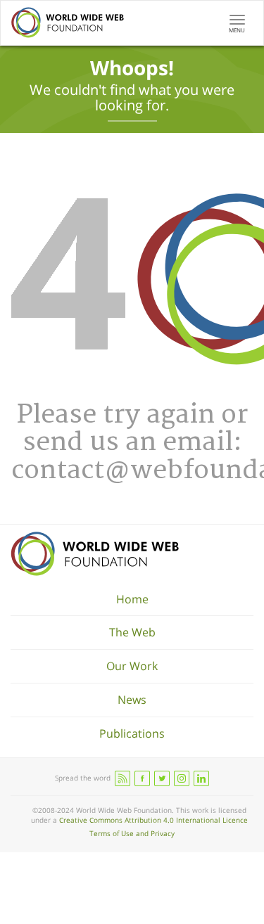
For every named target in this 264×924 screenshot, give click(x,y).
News (132, 699)
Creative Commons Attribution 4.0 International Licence (153, 820)
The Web (132, 632)
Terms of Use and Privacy (132, 833)
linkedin (201, 778)
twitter (162, 778)
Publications (132, 733)
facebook (142, 778)
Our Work (132, 666)
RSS (122, 778)
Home (132, 599)
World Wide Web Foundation (95, 554)
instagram (181, 778)
